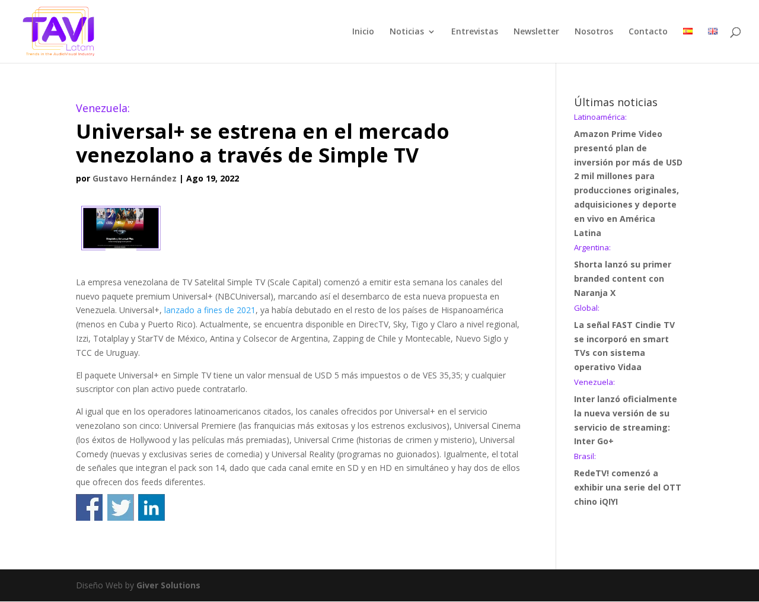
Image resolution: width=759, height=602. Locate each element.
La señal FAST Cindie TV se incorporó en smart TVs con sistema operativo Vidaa (624, 338)
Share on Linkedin (151, 507)
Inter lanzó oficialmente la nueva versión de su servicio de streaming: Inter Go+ (625, 412)
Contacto (648, 32)
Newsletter (536, 32)
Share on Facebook (89, 507)
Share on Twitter (120, 507)
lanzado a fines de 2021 (210, 310)
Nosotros (594, 32)
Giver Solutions (168, 585)
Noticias (407, 32)
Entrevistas (474, 32)
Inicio (363, 32)
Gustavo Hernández (135, 178)
